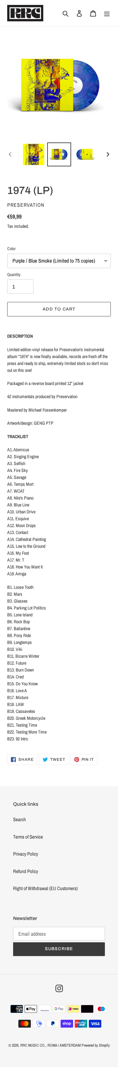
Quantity (13, 274)
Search (19, 819)
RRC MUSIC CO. (33, 1045)
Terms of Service (28, 836)
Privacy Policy (25, 853)
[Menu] (107, 13)
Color (11, 248)
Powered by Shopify (96, 1045)
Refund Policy (25, 871)
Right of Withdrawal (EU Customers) (45, 888)
